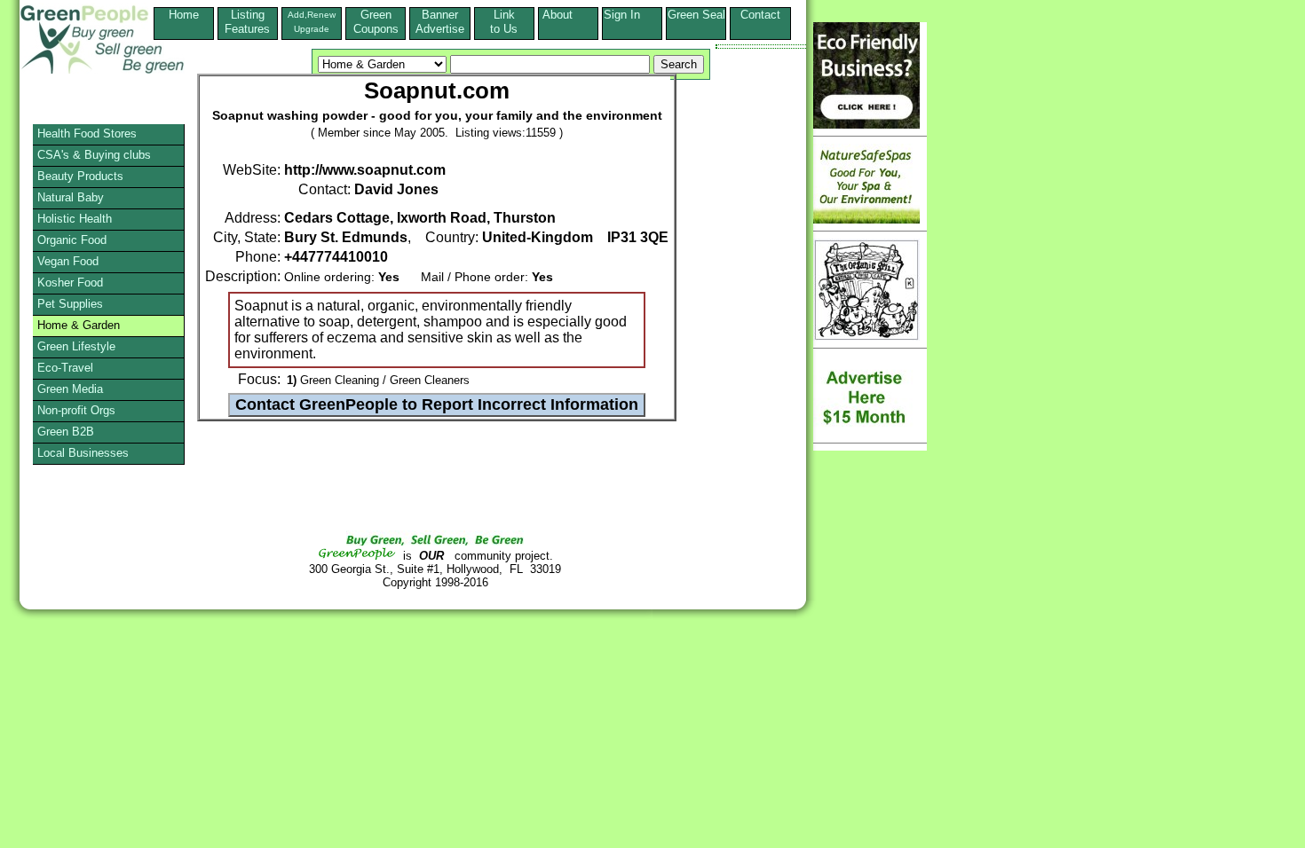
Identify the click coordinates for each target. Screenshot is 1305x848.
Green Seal (696, 14)
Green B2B (65, 431)
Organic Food (72, 240)
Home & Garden (78, 325)
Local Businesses (83, 452)
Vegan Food (68, 261)
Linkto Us (504, 21)
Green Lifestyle (76, 346)
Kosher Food (70, 282)
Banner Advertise (439, 21)
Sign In (632, 14)
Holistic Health (74, 218)
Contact (760, 21)
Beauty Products (80, 176)
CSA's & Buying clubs (94, 154)
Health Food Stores (87, 133)
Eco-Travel (65, 367)
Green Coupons (376, 21)
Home (184, 14)
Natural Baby (70, 197)
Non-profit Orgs (76, 410)
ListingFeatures (247, 21)
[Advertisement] (83, 652)
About (568, 14)
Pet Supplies (70, 303)
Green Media (70, 389)
